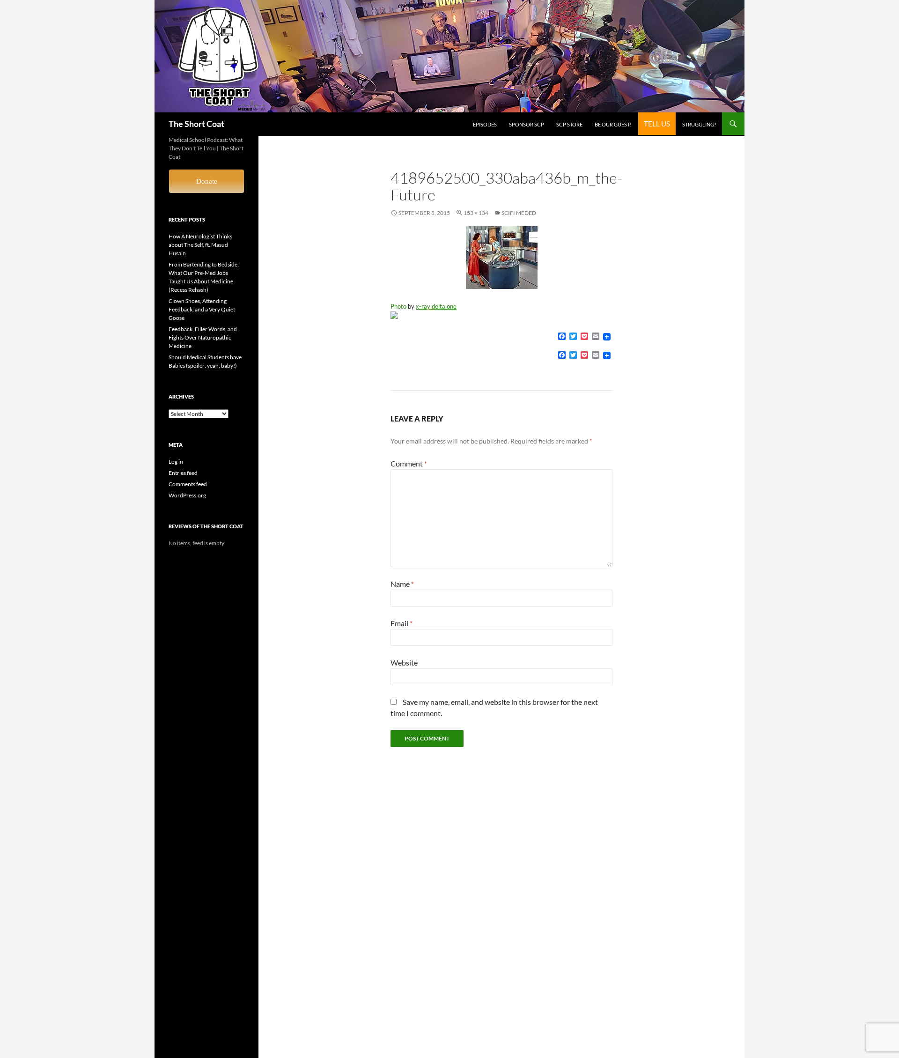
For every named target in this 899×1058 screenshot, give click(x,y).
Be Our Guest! (613, 124)
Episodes (485, 124)
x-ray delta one (436, 306)
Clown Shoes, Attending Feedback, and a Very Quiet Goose (202, 309)
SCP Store (569, 124)
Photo (398, 306)
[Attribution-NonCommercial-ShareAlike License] (501, 315)
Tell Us (657, 123)
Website (404, 662)
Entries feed (183, 472)
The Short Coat (196, 123)
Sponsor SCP (526, 124)
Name (402, 583)
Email (402, 623)
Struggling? (699, 124)
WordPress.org (187, 495)
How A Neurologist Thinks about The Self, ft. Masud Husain (200, 245)
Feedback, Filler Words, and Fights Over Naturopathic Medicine (203, 337)
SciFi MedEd (518, 212)
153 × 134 (476, 212)
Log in (176, 461)
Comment (409, 463)
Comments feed (188, 484)
